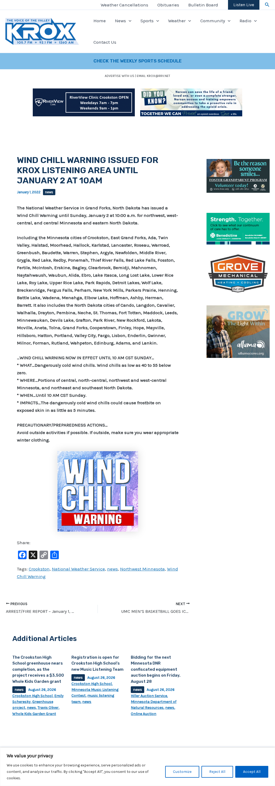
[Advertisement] (238, 451)
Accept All (251, 771)
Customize (182, 771)
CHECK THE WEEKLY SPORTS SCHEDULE (137, 61)
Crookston (39, 569)
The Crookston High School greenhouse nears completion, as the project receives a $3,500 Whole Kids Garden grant (38, 669)
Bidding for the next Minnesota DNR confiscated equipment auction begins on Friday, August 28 (155, 669)
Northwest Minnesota (142, 569)
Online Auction (143, 713)
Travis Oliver (48, 707)
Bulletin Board (203, 5)
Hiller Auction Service (149, 696)
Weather (177, 20)
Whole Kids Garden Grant (34, 713)
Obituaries (168, 5)
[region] (137, 767)
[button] (267, 4)
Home (99, 20)
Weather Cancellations (124, 5)
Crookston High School (32, 696)
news (49, 192)
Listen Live (243, 4)
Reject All (217, 771)
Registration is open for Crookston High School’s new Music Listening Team (97, 663)
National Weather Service (78, 569)
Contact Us (104, 42)
